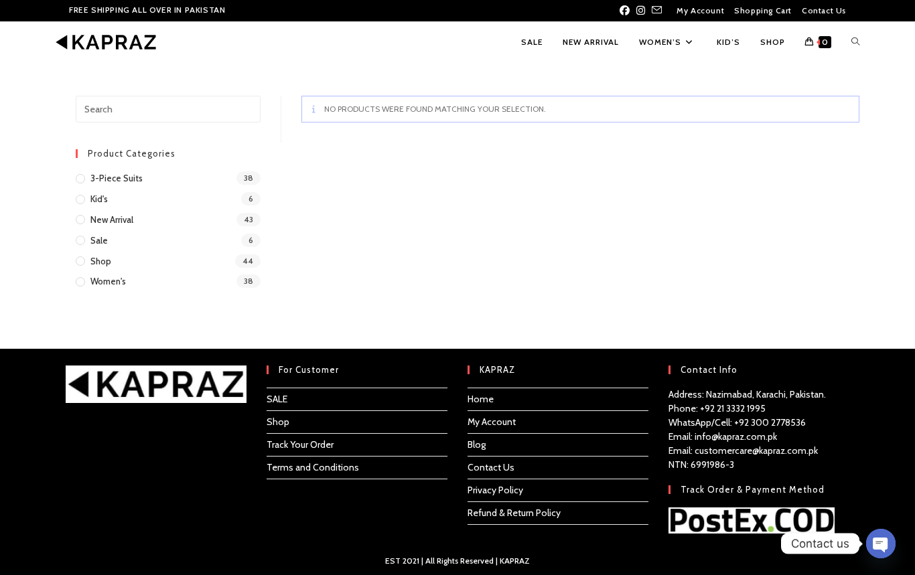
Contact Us (824, 10)
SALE (277, 399)
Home (481, 399)
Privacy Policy (495, 490)
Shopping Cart (763, 10)
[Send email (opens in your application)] (656, 10)
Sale (99, 240)
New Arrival (111, 219)
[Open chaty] (881, 543)
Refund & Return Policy (514, 513)
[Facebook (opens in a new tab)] (626, 10)
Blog (477, 444)
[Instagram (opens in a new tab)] (640, 10)
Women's (108, 281)
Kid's (99, 198)
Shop (100, 261)
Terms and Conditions (313, 467)
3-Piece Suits (116, 178)
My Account (700, 10)
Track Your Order (300, 444)
